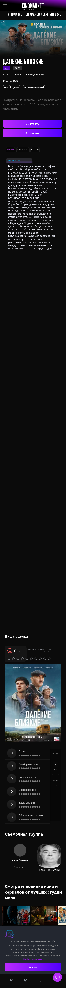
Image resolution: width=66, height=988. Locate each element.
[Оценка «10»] (49, 658)
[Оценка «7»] (35, 658)
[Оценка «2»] (13, 658)
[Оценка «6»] (31, 658)
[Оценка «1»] (9, 658)
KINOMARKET (33, 6)
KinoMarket (16, 14)
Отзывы (35, 150)
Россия (17, 74)
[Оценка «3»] (17, 658)
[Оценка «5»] (26, 658)
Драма (30, 14)
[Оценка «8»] (40, 658)
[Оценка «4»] (22, 658)
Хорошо (33, 967)
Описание (14, 160)
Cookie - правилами (33, 958)
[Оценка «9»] (44, 658)
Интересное (23, 150)
